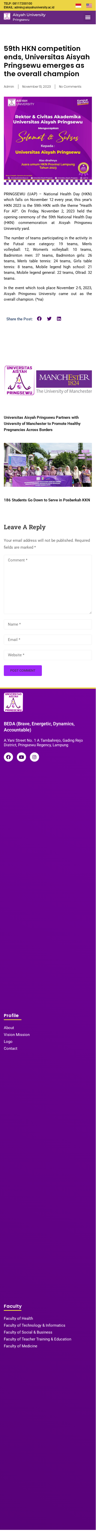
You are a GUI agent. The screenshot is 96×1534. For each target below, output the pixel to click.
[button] (87, 17)
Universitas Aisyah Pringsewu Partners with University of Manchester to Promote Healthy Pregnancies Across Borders (42, 423)
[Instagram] (34, 757)
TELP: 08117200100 (18, 3)
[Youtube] (21, 757)
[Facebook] (8, 757)
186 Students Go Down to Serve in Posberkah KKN (47, 500)
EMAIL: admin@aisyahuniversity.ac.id (29, 7)
